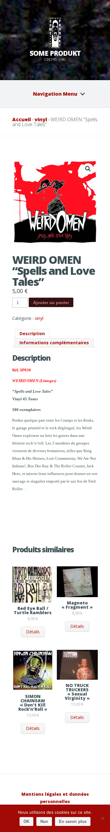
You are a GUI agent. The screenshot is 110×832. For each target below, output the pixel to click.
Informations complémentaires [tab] (54, 342)
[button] (88, 168)
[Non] (102, 818)
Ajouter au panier (51, 302)
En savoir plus (72, 821)
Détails (33, 632)
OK (26, 821)
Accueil (21, 119)
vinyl (41, 119)
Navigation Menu (55, 93)
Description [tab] (32, 333)
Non (44, 821)
